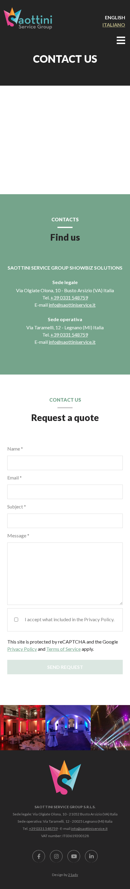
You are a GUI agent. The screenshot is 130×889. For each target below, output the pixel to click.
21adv (73, 874)
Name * (15, 448)
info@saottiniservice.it (72, 305)
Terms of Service (63, 649)
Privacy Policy (22, 649)
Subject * (16, 506)
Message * (18, 535)
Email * (14, 477)
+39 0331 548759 (69, 297)
